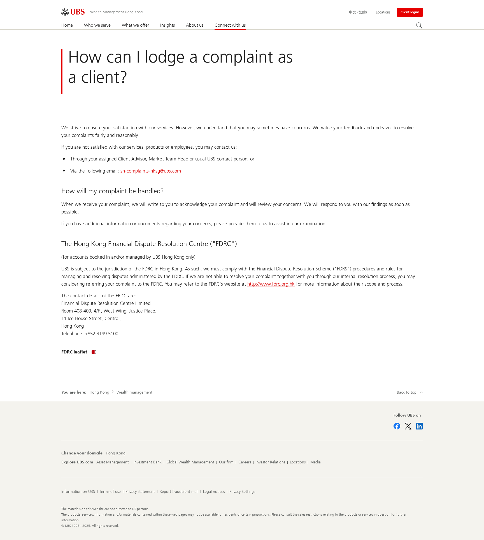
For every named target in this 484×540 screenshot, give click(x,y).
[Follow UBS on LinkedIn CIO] (419, 426)
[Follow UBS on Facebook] (397, 426)
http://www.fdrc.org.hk (271, 284)
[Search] (419, 25)
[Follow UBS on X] (408, 426)
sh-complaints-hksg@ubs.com (150, 171)
